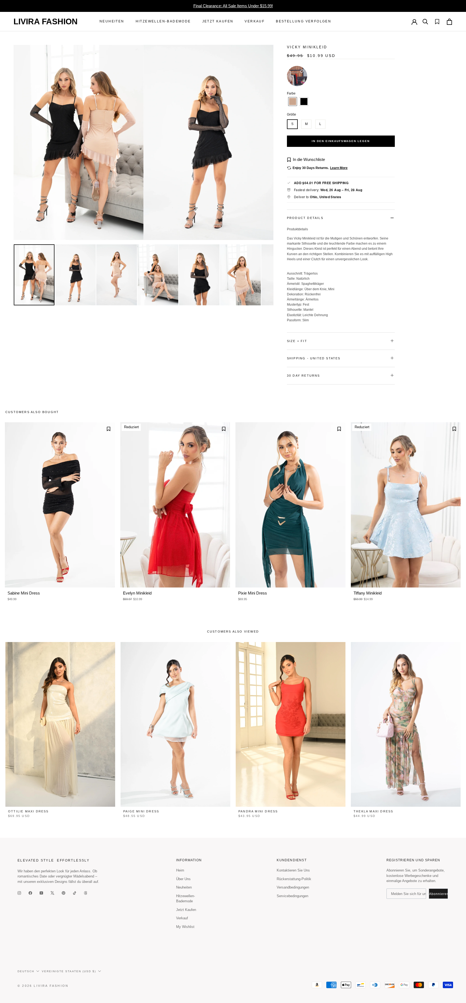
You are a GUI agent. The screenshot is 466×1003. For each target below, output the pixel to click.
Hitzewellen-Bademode (163, 21)
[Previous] (21, 142)
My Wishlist (185, 927)
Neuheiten (112, 21)
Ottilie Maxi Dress (28, 811)
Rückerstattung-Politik (294, 879)
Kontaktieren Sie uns (293, 870)
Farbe (341, 93)
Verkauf (255, 21)
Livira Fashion (45, 21)
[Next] (265, 142)
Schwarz (304, 101)
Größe (291, 114)
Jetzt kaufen (218, 21)
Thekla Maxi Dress (373, 811)
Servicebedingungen (292, 896)
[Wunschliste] (434, 21)
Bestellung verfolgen (303, 21)
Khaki (293, 101)
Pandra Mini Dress (258, 811)
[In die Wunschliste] (108, 428)
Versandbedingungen (293, 887)
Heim (180, 870)
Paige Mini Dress (141, 811)
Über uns (183, 879)
